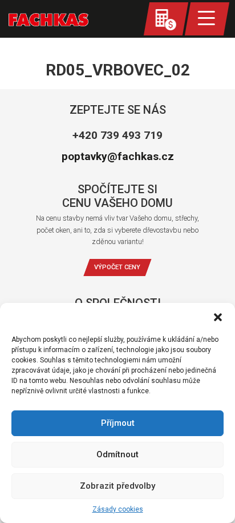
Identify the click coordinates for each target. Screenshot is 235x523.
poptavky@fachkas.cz (118, 156)
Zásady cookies (117, 509)
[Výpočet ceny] (166, 18)
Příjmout (118, 423)
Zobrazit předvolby (117, 486)
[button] (218, 317)
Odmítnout (117, 454)
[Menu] (207, 18)
